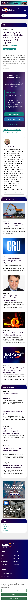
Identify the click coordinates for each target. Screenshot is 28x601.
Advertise (6, 530)
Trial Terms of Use (6, 573)
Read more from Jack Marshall (13, 192)
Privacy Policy (5, 576)
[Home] (12, 10)
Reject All (14, 594)
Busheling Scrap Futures (12, 129)
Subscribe (4, 564)
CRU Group (6, 528)
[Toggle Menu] (25, 10)
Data (2, 558)
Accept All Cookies (14, 598)
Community (4, 561)
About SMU (6, 524)
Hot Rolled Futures (10, 132)
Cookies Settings (14, 590)
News (3, 555)
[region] (14, 590)
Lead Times (7, 135)
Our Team (6, 526)
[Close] (26, 580)
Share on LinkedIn (9, 49)
